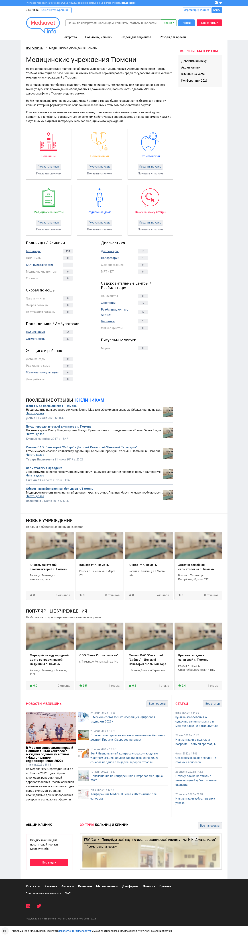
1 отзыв (114, 685)
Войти (216, 10)
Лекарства (69, 37)
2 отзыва (64, 685)
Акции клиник (190, 67)
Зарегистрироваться (196, 10)
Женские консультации (42, 372)
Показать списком (48, 173)
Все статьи (212, 703)
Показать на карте (49, 166)
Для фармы (130, 886)
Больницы (33, 251)
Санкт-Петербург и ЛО (54, 10)
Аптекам (67, 886)
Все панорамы (210, 825)
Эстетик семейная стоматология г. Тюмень (196, 567)
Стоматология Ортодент (44, 468)
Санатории (108, 303)
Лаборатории (110, 258)
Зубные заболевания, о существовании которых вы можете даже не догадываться (196, 721)
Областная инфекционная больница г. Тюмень (59, 488)
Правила (165, 886)
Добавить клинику (194, 61)
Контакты (33, 886)
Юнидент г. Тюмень (143, 564)
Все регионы (34, 48)
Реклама (50, 886)
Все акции (49, 862)
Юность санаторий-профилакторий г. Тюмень (48, 567)
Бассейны (108, 321)
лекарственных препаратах (75, 930)
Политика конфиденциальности (43, 893)
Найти (187, 23)
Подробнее (129, 3)
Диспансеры (110, 251)
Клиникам (85, 886)
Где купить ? (209, 23)
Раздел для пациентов (136, 37)
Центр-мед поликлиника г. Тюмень (51, 405)
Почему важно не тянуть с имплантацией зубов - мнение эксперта (196, 780)
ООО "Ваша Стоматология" (98, 655)
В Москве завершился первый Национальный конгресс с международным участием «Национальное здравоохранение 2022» (49, 754)
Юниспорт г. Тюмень (94, 564)
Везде (168, 23)
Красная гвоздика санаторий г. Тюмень (193, 657)
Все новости (157, 703)
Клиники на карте (193, 74)
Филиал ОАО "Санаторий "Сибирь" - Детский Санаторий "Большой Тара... (148, 660)
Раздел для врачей (173, 37)
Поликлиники (35, 332)
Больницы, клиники (98, 37)
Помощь (149, 886)
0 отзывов (63, 595)
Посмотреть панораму (101, 846)
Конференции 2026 (194, 80)
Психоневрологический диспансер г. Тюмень (58, 426)
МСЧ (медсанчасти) (39, 265)
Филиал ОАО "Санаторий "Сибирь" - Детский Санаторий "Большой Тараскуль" (81, 447)
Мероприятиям (107, 886)
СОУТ (67, 893)
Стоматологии (35, 339)
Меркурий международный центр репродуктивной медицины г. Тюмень (49, 660)
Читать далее (35, 413)
